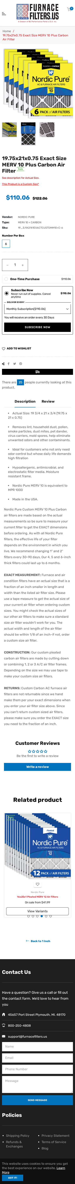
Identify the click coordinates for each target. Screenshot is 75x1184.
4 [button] (42, 916)
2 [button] (33, 916)
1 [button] (28, 916)
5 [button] (46, 916)
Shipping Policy (17, 1136)
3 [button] (37, 916)
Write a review (37, 767)
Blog (45, 1148)
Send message (37, 1100)
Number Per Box (13, 235)
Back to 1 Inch (40, 941)
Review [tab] (48, 401)
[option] (37, 865)
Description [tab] (25, 401)
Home (7, 31)
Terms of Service (54, 1142)
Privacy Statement (55, 1136)
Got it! (12, 1177)
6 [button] (50, 916)
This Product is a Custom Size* (20, 184)
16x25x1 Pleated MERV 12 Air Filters (37, 896)
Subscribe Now (37, 327)
